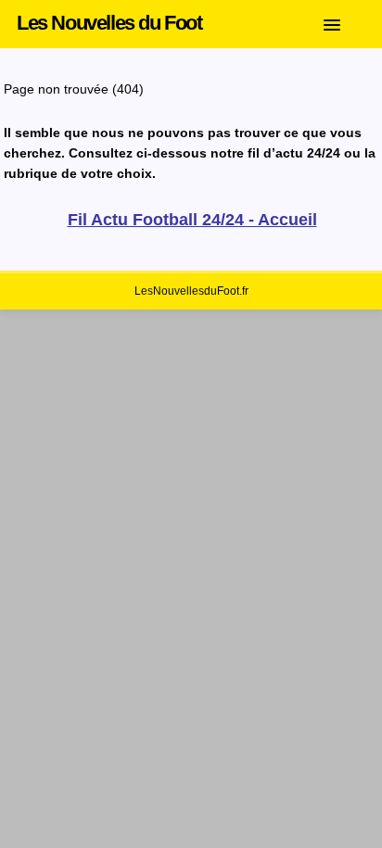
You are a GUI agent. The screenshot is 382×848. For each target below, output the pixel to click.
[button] (345, 21)
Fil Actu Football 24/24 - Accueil (192, 219)
